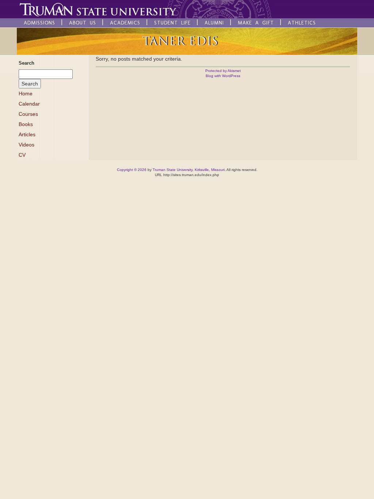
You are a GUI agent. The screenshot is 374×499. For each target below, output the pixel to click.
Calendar (29, 104)
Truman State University (172, 170)
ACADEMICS (125, 23)
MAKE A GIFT (256, 23)
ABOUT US (82, 23)
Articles (27, 134)
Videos (26, 145)
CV (22, 155)
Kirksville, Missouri (210, 170)
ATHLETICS (302, 23)
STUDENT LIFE (172, 23)
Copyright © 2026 (131, 170)
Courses (28, 114)
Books (26, 124)
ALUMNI (214, 23)
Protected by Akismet (223, 71)
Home (26, 93)
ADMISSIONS (39, 23)
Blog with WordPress (223, 76)
